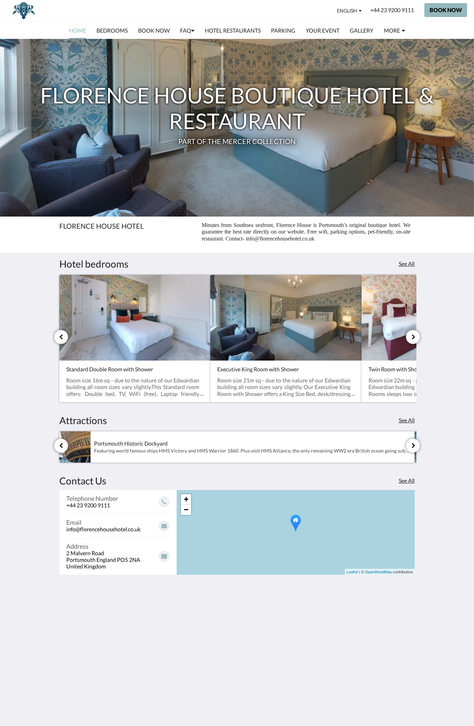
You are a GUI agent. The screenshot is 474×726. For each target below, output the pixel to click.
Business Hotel (198, 645)
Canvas (384, 670)
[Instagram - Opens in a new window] (408, 614)
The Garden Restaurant (194, 619)
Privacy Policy (196, 610)
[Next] (413, 337)
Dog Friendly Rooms (204, 628)
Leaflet (352, 571)
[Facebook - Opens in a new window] (389, 614)
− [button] (186, 509)
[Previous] (61, 337)
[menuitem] (77, 30)
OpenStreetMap (378, 571)
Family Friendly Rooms (198, 637)
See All (407, 263)
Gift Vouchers (196, 651)
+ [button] (186, 499)
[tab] (207, 599)
